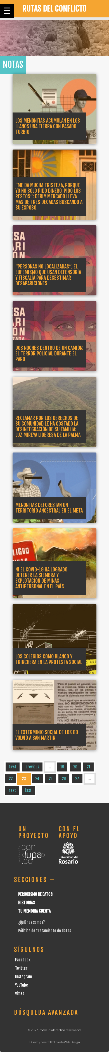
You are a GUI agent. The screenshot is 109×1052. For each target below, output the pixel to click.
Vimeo (19, 993)
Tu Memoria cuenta (34, 911)
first (12, 766)
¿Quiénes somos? (31, 922)
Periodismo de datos (35, 894)
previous (32, 766)
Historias (26, 902)
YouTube (21, 985)
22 (11, 778)
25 (51, 778)
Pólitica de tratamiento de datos (44, 930)
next (12, 790)
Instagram (23, 976)
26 (64, 778)
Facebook (22, 959)
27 (77, 778)
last (28, 790)
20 (75, 766)
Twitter (21, 968)
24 (37, 778)
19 (62, 766)
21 (88, 766)
